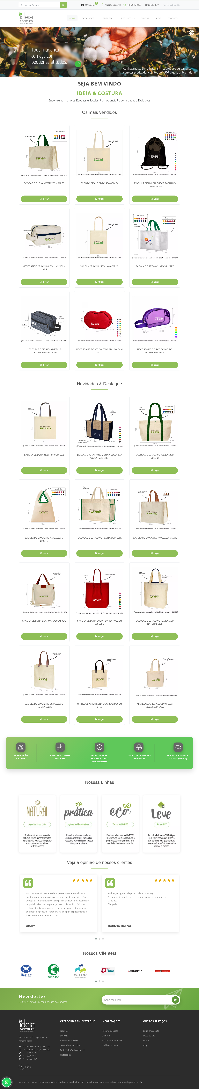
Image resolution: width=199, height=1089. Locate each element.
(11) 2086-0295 (29, 1052)
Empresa (106, 1035)
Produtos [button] (127, 18)
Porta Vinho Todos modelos (72, 1050)
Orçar (46, 198)
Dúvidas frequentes (110, 1045)
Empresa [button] (108, 18)
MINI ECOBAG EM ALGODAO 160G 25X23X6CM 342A (155, 705)
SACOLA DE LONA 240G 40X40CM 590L (44, 455)
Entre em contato (151, 1030)
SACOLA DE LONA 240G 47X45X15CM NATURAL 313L (155, 622)
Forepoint (138, 1082)
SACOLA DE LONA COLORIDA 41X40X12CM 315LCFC (99, 622)
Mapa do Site (149, 1035)
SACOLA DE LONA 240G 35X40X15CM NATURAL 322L (44, 705)
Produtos (64, 1030)
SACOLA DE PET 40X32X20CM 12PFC (155, 266)
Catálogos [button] (88, 18)
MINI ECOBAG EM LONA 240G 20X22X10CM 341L (99, 705)
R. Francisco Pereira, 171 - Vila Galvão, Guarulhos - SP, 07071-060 (34, 1048)
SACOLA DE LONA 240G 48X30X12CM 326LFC (155, 456)
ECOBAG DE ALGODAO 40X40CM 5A (99, 183)
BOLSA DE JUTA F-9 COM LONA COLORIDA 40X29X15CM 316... (99, 456)
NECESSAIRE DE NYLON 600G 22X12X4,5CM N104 (99, 351)
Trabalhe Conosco (110, 1030)
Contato (172, 18)
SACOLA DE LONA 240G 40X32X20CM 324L (155, 538)
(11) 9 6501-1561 (30, 1058)
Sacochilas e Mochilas (70, 1045)
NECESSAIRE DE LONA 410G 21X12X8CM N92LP (44, 268)
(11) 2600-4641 (29, 1055)
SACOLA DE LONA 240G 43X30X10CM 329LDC (44, 539)
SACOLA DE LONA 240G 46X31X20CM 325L (99, 538)
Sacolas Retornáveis (69, 1040)
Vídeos (145, 18)
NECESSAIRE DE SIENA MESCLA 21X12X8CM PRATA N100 (44, 351)
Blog (158, 18)
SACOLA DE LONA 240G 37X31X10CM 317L (44, 621)
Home (72, 18)
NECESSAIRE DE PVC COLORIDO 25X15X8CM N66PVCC (154, 351)
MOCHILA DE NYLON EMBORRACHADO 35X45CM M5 (155, 185)
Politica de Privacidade (112, 1040)
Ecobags (64, 1035)
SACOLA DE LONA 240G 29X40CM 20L (99, 266)
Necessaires (65, 1054)
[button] (88, 5)
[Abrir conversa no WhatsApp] (6, 1082)
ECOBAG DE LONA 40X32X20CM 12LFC (44, 183)
